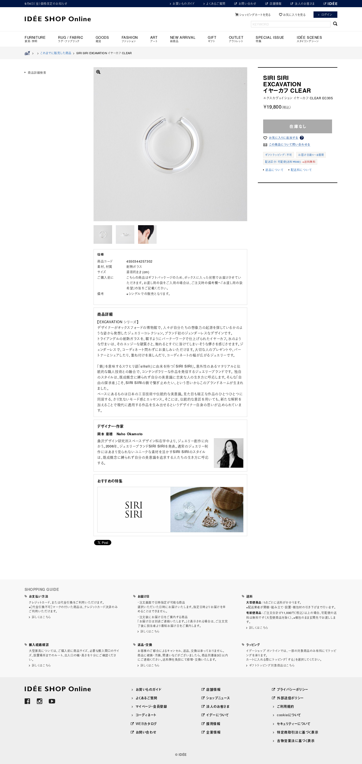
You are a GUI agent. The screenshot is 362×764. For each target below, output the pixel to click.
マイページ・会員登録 (151, 706)
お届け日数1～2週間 (311, 155)
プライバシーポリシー (292, 689)
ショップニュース (218, 697)
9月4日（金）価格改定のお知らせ (46, 3)
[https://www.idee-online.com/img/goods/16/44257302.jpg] (147, 234)
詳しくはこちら (41, 617)
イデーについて (217, 714)
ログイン (327, 14)
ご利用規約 (285, 706)
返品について (274, 170)
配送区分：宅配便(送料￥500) (283, 162)
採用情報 (213, 723)
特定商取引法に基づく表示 (297, 732)
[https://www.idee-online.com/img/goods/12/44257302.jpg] (103, 234)
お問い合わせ (248, 3)
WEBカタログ (146, 723)
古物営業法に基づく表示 (296, 740)
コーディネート (146, 714)
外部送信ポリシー (290, 697)
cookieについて (289, 714)
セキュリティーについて (294, 723)
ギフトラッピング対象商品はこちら (272, 665)
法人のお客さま (305, 3)
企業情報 (213, 732)
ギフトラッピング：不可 (278, 155)
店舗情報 (275, 3)
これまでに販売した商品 (55, 53)
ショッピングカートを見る (255, 14)
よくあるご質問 (215, 3)
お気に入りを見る (294, 14)
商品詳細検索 (37, 72)
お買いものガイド (184, 3)
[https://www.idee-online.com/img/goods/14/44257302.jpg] (125, 234)
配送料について (301, 170)
